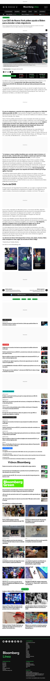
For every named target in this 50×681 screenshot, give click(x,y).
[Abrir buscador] (6, 7)
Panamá (27, 652)
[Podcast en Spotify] (21, 641)
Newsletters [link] (17, 11)
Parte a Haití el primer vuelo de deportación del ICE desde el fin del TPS (13, 520)
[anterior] (3, 290)
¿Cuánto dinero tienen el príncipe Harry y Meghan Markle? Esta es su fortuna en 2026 (36, 607)
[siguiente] (47, 290)
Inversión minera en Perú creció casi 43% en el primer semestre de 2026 (36, 541)
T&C (27, 667)
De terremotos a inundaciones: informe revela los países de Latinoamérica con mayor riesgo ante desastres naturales (18, 490)
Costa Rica (28, 654)
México (27, 644)
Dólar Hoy (4, 665)
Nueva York (35, 299)
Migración (23, 299)
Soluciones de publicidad (30, 675)
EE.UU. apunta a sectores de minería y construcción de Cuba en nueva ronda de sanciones (13, 542)
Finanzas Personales (6, 668)
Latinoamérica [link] (42, 11)
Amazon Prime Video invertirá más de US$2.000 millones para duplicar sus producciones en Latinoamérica (12, 607)
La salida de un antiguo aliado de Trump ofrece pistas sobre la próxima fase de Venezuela (23, 455)
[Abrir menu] (3, 7)
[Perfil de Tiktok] (18, 641)
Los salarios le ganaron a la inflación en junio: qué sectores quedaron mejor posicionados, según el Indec (35, 562)
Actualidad (6, 17)
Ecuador (27, 651)
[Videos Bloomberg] (25, 462)
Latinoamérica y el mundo (30, 642)
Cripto (3, 667)
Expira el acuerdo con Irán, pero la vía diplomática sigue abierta (19, 466)
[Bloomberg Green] (25, 483)
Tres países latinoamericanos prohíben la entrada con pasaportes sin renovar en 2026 (13, 291)
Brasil (27, 643)
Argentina (27, 645)
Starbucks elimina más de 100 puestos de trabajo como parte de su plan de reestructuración (35, 521)
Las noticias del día (16, 299)
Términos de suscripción (30, 665)
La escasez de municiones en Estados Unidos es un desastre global (18, 458)
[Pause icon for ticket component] (3, 14)
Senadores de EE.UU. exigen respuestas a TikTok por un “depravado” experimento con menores (36, 583)
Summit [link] (30, 11)
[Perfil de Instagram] (12, 641)
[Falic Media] (46, 8)
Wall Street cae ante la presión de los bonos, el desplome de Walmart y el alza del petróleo (13, 583)
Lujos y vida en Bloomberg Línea (12, 591)
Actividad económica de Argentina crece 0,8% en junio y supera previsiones (13, 561)
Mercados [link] (24, 11)
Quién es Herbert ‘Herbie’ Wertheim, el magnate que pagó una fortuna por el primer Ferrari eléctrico (12, 626)
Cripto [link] (35, 11)
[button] (46, 30)
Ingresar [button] (46, 7)
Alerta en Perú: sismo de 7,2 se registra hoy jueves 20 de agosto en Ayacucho (37, 291)
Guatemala (28, 657)
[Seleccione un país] (17, 7)
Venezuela (28, 647)
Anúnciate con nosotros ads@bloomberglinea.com (35, 673)
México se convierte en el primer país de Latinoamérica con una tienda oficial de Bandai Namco (36, 626)
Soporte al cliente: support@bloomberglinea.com (34, 674)
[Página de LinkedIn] (15, 641)
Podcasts (4, 669)
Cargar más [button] (25, 589)
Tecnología (28, 666)
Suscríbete (28, 662)
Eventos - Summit (29, 671)
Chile (27, 648)
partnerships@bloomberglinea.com (32, 672)
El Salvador (28, 655)
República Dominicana (30, 656)
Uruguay (27, 653)
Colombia (28, 646)
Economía (4, 662)
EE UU (29, 299)
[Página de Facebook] (3, 641)
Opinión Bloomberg (7, 448)
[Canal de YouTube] (9, 641)
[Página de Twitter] (6, 641)
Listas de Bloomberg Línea (7, 670)
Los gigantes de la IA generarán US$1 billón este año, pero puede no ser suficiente (22, 451)
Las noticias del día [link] (8, 11)
